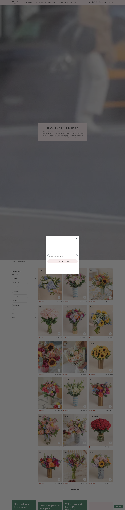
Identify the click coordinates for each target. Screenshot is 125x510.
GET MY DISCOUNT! (62, 261)
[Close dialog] (77, 238)
